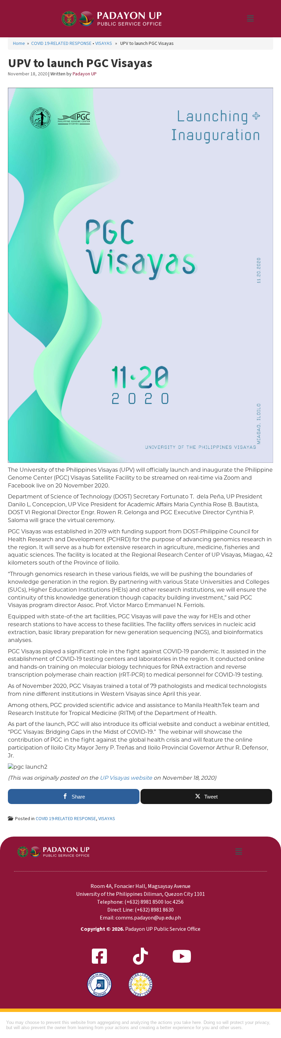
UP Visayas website (126, 778)
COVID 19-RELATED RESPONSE (61, 43)
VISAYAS (103, 43)
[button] (250, 18)
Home (19, 43)
